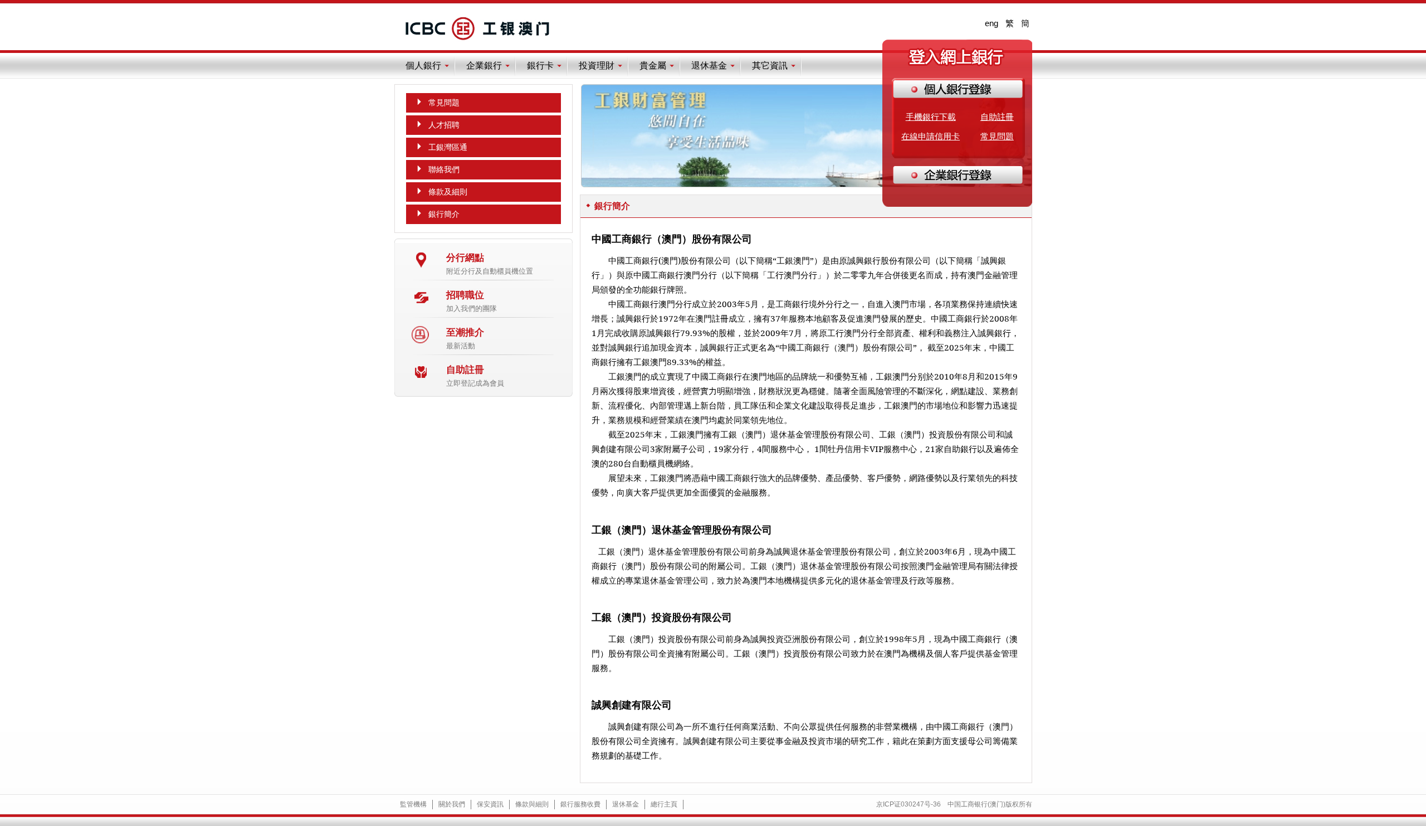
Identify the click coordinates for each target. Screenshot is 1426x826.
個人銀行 (423, 65)
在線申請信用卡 (930, 136)
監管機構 (413, 804)
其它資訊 (770, 65)
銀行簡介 (444, 214)
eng (991, 23)
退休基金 (709, 65)
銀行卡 (540, 65)
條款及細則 (447, 191)
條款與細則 (532, 804)
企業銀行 (484, 65)
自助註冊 (997, 117)
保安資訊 (490, 804)
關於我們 (451, 804)
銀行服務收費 (580, 804)
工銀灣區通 (447, 147)
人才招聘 (444, 124)
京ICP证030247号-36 (908, 804)
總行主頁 (664, 804)
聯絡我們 (444, 169)
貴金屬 (652, 65)
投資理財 (596, 65)
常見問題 (997, 136)
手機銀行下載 (931, 117)
